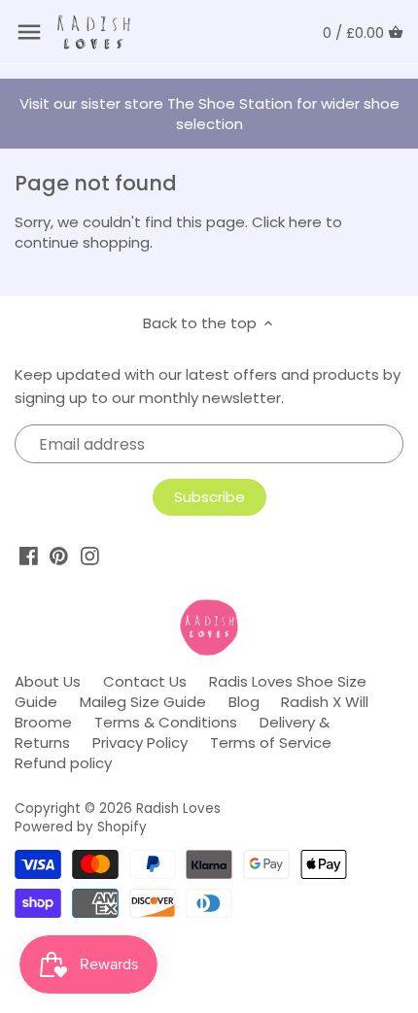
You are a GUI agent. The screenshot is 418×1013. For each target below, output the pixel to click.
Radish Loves (178, 808)
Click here (287, 222)
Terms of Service (270, 742)
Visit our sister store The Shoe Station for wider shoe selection (209, 113)
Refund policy (63, 763)
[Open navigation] (29, 32)
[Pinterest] (59, 556)
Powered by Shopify (81, 827)
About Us (48, 681)
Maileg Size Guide (143, 702)
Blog (244, 702)
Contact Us (145, 681)
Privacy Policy (140, 742)
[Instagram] (90, 556)
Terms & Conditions (165, 722)
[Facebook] (28, 556)
